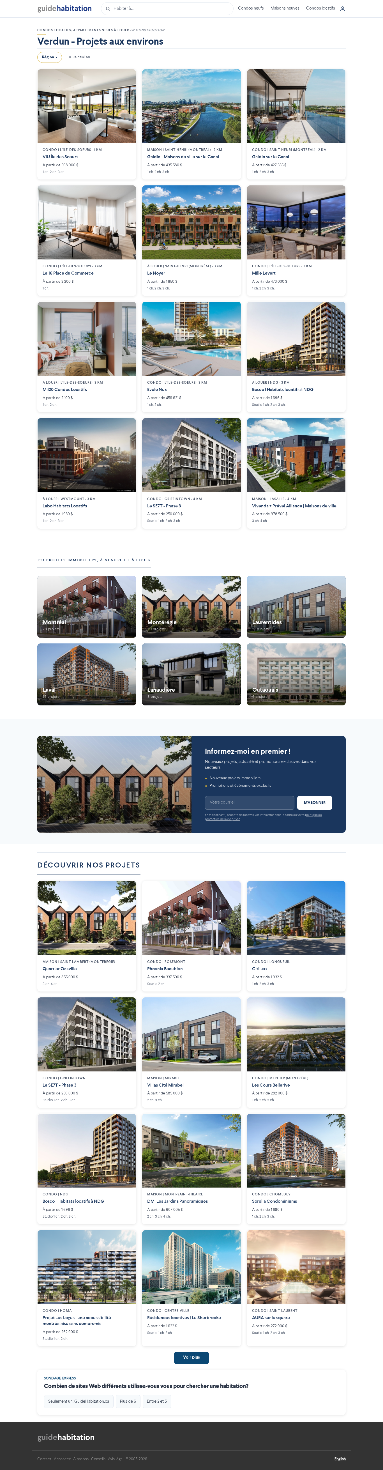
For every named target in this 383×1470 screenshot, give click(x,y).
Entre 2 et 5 (157, 1401)
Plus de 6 (128, 1401)
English (340, 1459)
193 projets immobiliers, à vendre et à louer (94, 560)
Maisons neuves (285, 8)
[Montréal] (86, 607)
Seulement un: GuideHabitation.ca (78, 1401)
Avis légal (115, 1459)
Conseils (98, 1459)
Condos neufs (251, 8)
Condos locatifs (320, 8)
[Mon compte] (343, 9)
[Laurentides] (296, 607)
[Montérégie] (191, 607)
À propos (81, 1459)
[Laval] (86, 674)
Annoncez (62, 1459)
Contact (44, 1459)
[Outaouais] (296, 674)
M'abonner (315, 803)
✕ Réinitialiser (79, 57)
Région (49, 57)
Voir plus (191, 1358)
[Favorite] (127, 78)
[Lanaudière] (191, 674)
